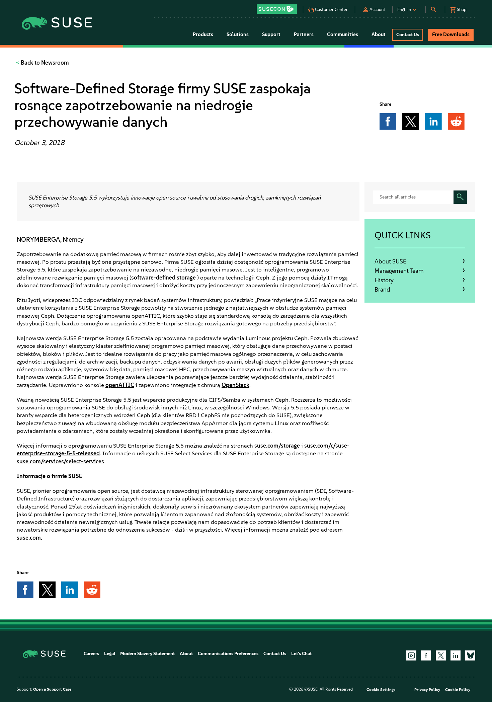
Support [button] (271, 34)
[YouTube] (411, 655)
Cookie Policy (457, 689)
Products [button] (203, 34)
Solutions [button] (238, 34)
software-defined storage (163, 277)
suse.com (29, 537)
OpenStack (235, 385)
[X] (441, 655)
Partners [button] (304, 34)
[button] (278, 7)
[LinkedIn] (455, 655)
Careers (91, 653)
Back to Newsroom (44, 62)
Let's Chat (301, 653)
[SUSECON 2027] (277, 9)
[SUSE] (47, 653)
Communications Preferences (228, 653)
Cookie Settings (380, 689)
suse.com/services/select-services (60, 461)
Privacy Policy (427, 689)
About (186, 653)
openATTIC (119, 385)
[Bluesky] (470, 655)
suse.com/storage (277, 445)
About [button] (379, 34)
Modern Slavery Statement (147, 653)
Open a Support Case (52, 689)
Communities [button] (342, 34)
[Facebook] (426, 655)
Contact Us (274, 653)
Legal (109, 653)
